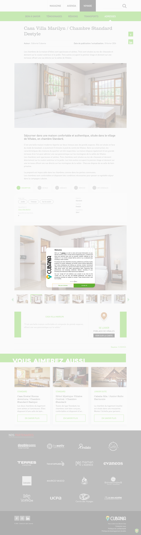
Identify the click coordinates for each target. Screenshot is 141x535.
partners (63, 253)
